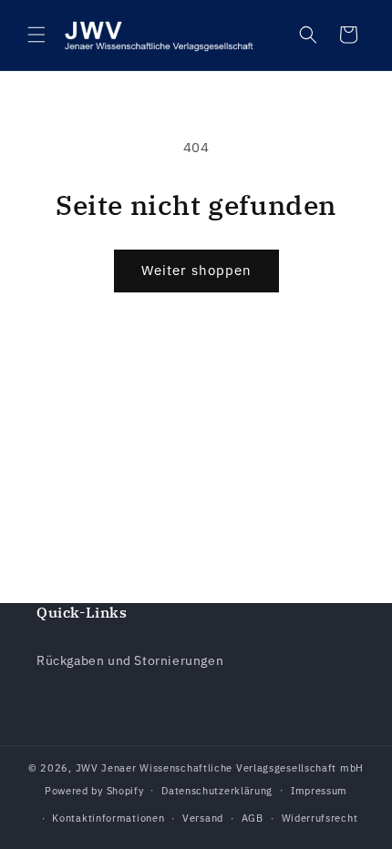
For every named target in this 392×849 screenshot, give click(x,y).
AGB (252, 818)
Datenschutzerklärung (217, 790)
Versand (202, 818)
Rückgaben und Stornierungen (129, 660)
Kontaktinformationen (108, 818)
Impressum (319, 790)
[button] (36, 35)
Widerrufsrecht (320, 818)
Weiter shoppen (196, 270)
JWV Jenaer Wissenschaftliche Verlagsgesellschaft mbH (220, 768)
